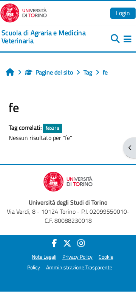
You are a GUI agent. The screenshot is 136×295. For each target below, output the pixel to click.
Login (123, 12)
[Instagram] (81, 243)
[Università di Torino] (23, 12)
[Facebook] (54, 243)
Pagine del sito (54, 72)
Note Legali (44, 257)
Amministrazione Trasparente (79, 267)
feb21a (52, 128)
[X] (67, 243)
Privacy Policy (77, 257)
